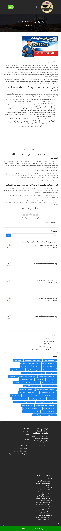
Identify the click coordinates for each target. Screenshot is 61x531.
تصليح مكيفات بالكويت (17, 370)
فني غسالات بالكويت (48, 408)
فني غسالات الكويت (27, 405)
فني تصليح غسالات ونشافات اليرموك (47, 298)
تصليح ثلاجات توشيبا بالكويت (32, 360)
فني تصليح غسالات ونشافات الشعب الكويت (45, 263)
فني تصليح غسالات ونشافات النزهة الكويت (45, 316)
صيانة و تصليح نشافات (48, 347)
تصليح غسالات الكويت (48, 366)
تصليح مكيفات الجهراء (48, 370)
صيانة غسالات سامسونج (48, 382)
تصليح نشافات (50, 373)
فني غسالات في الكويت (48, 411)
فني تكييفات (51, 399)
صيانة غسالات (50, 344)
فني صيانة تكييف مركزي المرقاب (45, 402)
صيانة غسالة (17, 382)
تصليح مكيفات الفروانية (33, 370)
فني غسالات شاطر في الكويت (31, 408)
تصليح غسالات (17, 360)
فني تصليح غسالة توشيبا (26, 389)
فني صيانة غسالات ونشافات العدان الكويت (45, 281)
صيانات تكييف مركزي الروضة (27, 376)
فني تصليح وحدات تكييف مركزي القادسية (43, 395)
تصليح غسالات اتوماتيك (48, 363)
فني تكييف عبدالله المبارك (47, 180)
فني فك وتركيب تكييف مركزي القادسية (43, 415)
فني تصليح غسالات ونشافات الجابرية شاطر (45, 245)
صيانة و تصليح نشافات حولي (31, 386)
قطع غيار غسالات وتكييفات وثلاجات (44, 349)
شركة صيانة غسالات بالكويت (46, 376)
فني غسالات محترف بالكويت (30, 411)
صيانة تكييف (51, 338)
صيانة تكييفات (50, 379)
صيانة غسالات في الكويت (31, 382)
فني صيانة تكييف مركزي (19, 399)
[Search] (8, 235)
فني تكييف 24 (15, 395)
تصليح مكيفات (24, 366)
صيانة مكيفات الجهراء (48, 386)
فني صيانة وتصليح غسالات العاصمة (23, 402)
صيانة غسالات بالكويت (26, 379)
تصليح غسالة (35, 366)
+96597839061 (42, 445)
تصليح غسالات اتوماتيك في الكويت (29, 363)
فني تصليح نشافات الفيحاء (47, 392)
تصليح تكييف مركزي (49, 360)
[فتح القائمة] (37, 7)
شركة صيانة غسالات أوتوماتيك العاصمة (32, 373)
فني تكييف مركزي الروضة (37, 399)
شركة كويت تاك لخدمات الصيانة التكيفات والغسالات (41, 430)
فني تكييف (25, 395)
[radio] (37, 215)
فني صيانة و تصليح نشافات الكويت (45, 405)
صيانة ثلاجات (50, 341)
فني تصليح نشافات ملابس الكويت (28, 392)
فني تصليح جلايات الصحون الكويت (45, 389)
